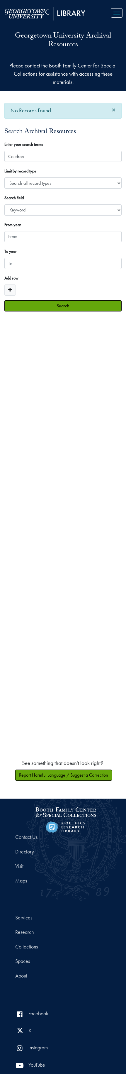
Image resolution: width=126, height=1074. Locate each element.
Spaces (22, 961)
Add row (11, 278)
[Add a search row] (10, 290)
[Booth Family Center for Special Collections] (65, 811)
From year (12, 224)
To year (10, 251)
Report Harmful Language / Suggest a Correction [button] (63, 775)
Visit (19, 866)
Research (24, 932)
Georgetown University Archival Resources (63, 41)
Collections (26, 946)
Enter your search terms (23, 144)
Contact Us (26, 837)
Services (23, 917)
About (21, 976)
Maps (21, 881)
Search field (14, 197)
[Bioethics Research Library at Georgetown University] (65, 826)
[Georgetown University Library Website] (45, 13)
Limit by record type (20, 171)
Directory (24, 851)
